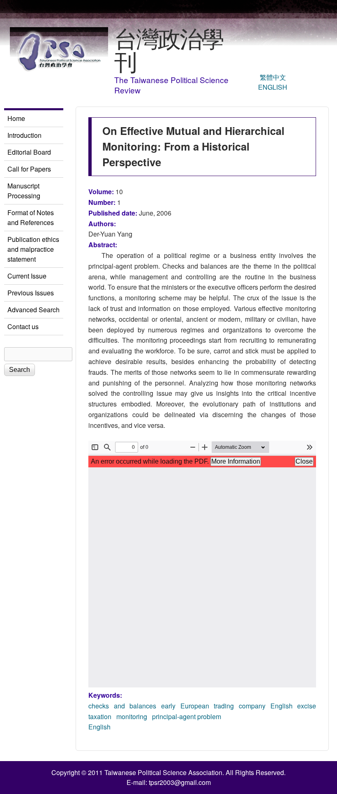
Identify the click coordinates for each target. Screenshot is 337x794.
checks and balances (122, 705)
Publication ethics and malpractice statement (33, 249)
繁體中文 (273, 77)
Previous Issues (30, 292)
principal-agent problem (186, 716)
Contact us (23, 326)
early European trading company (213, 705)
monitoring (131, 716)
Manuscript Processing (23, 190)
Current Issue (26, 276)
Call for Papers (29, 169)
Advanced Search (33, 309)
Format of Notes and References (30, 217)
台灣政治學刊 (168, 49)
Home (16, 118)
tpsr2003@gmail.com (180, 782)
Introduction (24, 135)
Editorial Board (29, 152)
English (272, 87)
